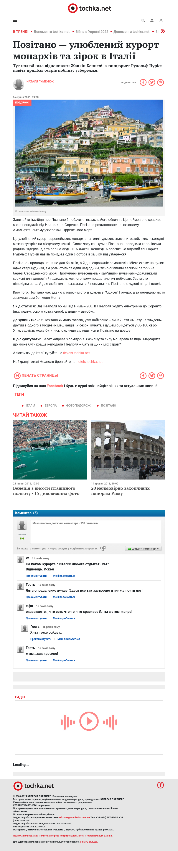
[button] (152, 20)
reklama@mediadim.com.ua (74, 817)
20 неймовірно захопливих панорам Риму (120, 490)
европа (51, 405)
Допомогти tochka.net (52, 32)
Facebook (55, 386)
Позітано (108, 405)
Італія (30, 405)
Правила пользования (25, 835)
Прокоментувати (36, 575)
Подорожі (22, 102)
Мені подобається (64, 575)
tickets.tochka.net (76, 353)
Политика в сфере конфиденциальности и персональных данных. (76, 835)
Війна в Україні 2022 (92, 32)
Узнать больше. (89, 841)
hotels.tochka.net (89, 361)
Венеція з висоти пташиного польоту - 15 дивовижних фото (46, 490)
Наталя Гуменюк (40, 81)
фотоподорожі (78, 405)
